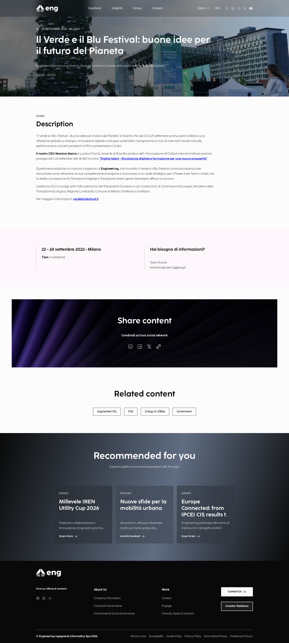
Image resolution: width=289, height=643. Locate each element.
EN (217, 8)
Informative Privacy (215, 636)
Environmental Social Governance (114, 613)
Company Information (107, 598)
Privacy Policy (193, 636)
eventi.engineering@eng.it (167, 267)
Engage (167, 606)
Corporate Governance (108, 606)
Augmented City (107, 411)
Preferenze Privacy (241, 636)
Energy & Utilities (155, 411)
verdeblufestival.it (86, 199)
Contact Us (235, 591)
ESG (130, 411)
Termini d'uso (138, 636)
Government (184, 411)
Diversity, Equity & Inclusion (178, 613)
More (165, 589)
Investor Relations (237, 606)
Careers (166, 598)
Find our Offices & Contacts (51, 588)
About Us (100, 589)
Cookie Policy (174, 636)
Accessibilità (156, 636)
